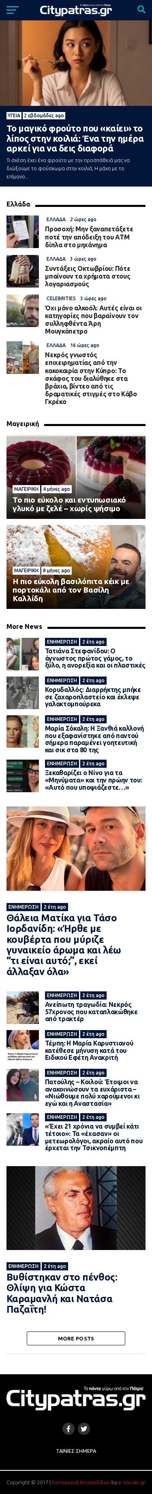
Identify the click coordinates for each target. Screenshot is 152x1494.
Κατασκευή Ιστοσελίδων (81, 1482)
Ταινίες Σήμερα (76, 1451)
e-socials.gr (132, 1482)
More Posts (76, 1338)
